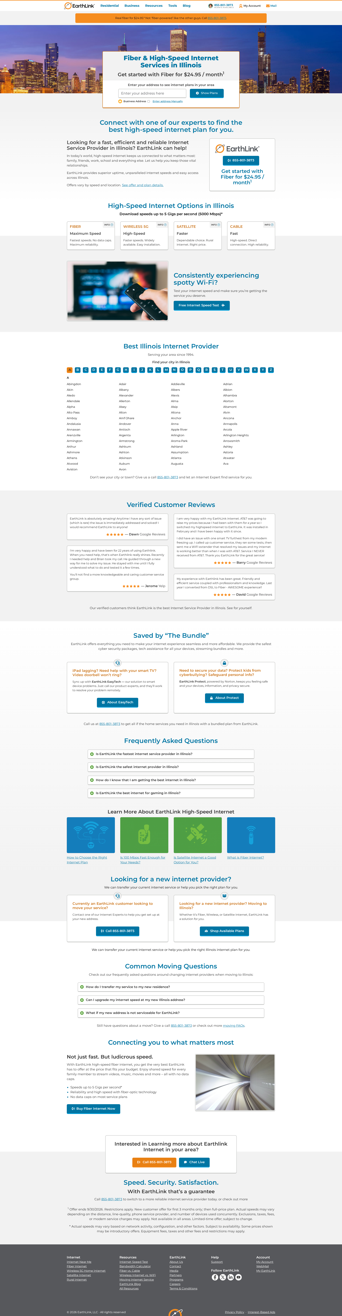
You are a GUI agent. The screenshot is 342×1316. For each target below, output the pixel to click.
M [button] (166, 370)
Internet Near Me (79, 1262)
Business (132, 6)
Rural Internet (77, 1279)
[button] (86, 1268)
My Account (264, 1262)
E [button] (102, 370)
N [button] (174, 370)
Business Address (134, 101)
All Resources (129, 1288)
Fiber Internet (77, 1266)
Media (174, 1270)
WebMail (262, 1266)
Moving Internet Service (137, 1279)
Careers (175, 1284)
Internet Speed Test (134, 1262)
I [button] (134, 370)
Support (217, 1262)
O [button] (182, 370)
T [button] (223, 370)
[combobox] (152, 93)
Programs (176, 1279)
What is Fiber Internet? (245, 858)
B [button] (77, 370)
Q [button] (198, 370)
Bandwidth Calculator (135, 1266)
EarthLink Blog (130, 1284)
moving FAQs (234, 1026)
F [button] (110, 370)
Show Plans (209, 93)
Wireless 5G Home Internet (86, 1270)
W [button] (247, 370)
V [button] (239, 370)
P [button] (190, 370)
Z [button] (271, 370)
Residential (109, 6)
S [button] (215, 370)
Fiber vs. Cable (130, 1270)
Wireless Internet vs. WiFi (138, 1275)
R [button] (206, 370)
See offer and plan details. (143, 185)
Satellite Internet (79, 1275)
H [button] (126, 370)
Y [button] (263, 370)
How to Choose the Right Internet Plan (87, 860)
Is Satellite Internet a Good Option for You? (195, 860)
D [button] (93, 370)
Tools (172, 6)
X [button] (255, 370)
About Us (176, 1262)
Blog (187, 6)
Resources (154, 6)
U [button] (230, 370)
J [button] (142, 370)
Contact (175, 1266)
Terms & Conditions (183, 1288)
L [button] (158, 370)
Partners (176, 1275)
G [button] (118, 370)
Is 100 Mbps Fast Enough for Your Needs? (142, 860)
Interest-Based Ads (261, 1312)
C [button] (86, 370)
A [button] (70, 370)
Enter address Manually (168, 101)
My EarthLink (265, 1270)
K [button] (150, 370)
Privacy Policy (234, 1312)
